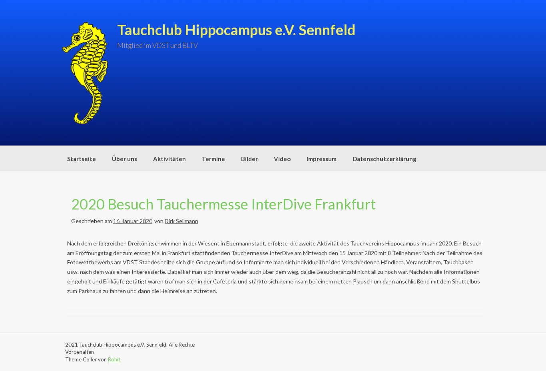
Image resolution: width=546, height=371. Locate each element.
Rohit (114, 359)
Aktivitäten (169, 158)
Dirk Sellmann (181, 220)
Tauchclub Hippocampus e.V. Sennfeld (236, 29)
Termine (213, 158)
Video (282, 158)
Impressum (322, 158)
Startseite (81, 158)
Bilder (249, 158)
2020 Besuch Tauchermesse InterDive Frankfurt (223, 204)
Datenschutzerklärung (384, 158)
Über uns (124, 158)
